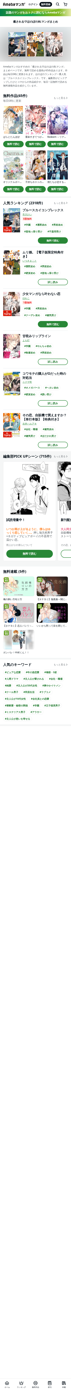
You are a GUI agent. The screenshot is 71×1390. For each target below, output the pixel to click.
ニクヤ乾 (27, 382)
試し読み (53, 282)
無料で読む (13, 144)
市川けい (27, 214)
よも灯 (26, 340)
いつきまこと (29, 260)
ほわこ (26, 298)
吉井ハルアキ (29, 423)
